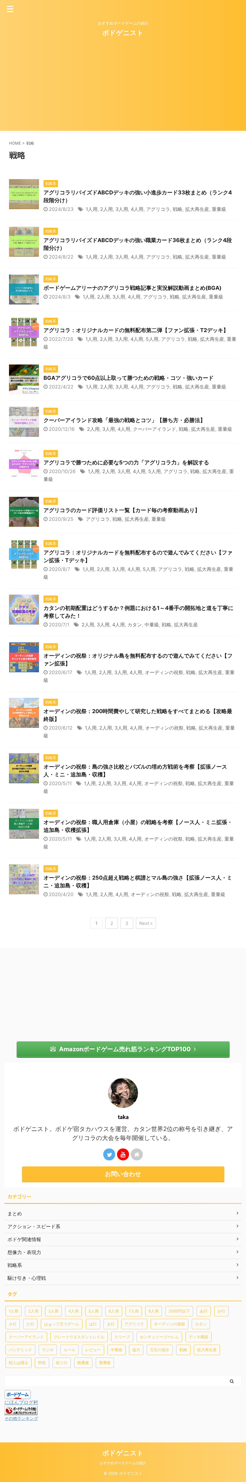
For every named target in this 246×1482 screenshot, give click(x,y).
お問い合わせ (123, 1174)
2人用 (106, 209)
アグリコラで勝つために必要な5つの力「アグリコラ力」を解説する (126, 462)
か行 (221, 1311)
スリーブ (122, 1336)
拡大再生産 (197, 209)
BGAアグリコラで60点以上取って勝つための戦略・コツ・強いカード (129, 378)
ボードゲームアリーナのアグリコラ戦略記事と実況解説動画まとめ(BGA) (132, 288)
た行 (30, 1324)
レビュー (93, 1349)
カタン (135, 625)
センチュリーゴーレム (159, 1336)
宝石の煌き (160, 1349)
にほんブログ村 (21, 1402)
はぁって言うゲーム (61, 1324)
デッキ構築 (198, 1336)
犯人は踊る (18, 1362)
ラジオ (48, 1349)
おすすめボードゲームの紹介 (123, 1463)
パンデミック (20, 1349)
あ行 (204, 1311)
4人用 (137, 209)
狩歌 (42, 1362)
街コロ (62, 1362)
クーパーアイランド (154, 429)
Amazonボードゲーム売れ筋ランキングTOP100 (125, 1049)
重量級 (219, 209)
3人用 (122, 209)
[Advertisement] (123, 89)
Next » (146, 923)
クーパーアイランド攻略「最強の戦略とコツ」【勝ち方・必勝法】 (125, 420)
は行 (93, 1324)
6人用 (114, 1311)
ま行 (111, 1324)
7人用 (134, 1311)
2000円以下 (179, 1311)
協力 (136, 1349)
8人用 (153, 1311)
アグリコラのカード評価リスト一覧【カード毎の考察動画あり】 (122, 510)
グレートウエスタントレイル (79, 1336)
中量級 (152, 625)
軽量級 (83, 1362)
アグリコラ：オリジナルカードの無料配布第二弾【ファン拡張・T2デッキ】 (136, 330)
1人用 (92, 209)
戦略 (177, 209)
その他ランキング (21, 1418)
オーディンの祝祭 (164, 672)
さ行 (12, 1324)
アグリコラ (158, 209)
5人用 (152, 339)
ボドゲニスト (123, 33)
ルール (69, 1349)
